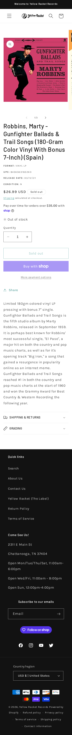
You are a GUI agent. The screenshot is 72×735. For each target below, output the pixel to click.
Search (13, 468)
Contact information (38, 726)
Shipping (8, 198)
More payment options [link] (36, 277)
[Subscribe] (59, 613)
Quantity (9, 228)
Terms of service (25, 719)
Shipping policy (51, 719)
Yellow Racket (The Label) (28, 498)
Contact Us (17, 488)
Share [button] (13, 290)
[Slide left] (26, 117)
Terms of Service (21, 518)
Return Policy (18, 508)
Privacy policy (54, 712)
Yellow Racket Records (33, 706)
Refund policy (32, 712)
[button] (9, 16)
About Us (15, 478)
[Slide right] (45, 117)
